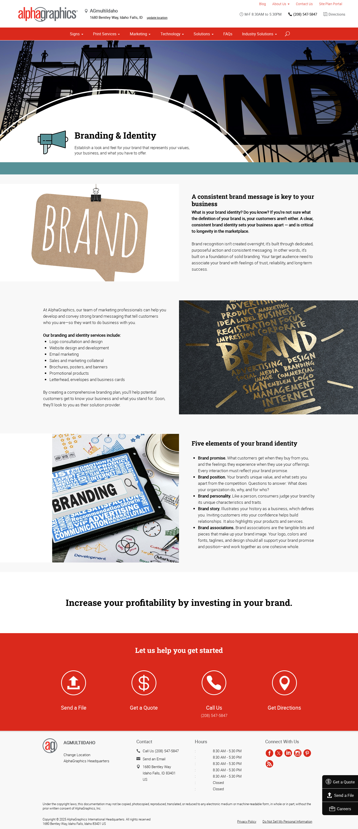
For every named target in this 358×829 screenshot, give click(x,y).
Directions (337, 14)
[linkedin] (288, 753)
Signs (75, 34)
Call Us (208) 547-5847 (161, 750)
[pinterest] (307, 753)
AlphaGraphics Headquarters (86, 760)
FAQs (227, 34)
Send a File (344, 795)
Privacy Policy (246, 821)
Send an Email (154, 758)
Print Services (104, 34)
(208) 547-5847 (305, 14)
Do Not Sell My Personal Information (287, 821)
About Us (279, 3)
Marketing (138, 34)
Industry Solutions (257, 34)
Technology (170, 34)
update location (157, 17)
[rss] (269, 764)
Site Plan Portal (330, 3)
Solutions (202, 34)
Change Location (77, 754)
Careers (344, 808)
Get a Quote (344, 782)
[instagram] (297, 753)
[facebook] (269, 753)
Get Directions (284, 707)
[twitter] (278, 753)
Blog (262, 3)
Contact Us (304, 3)
